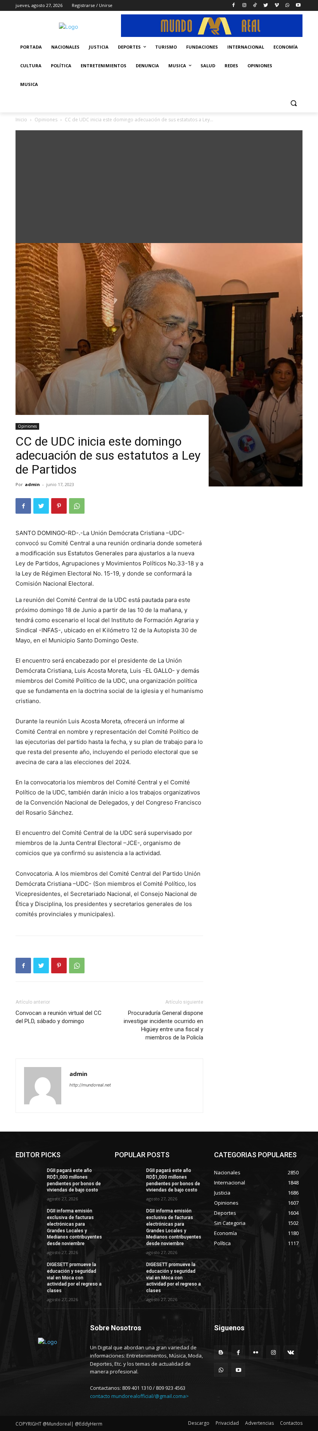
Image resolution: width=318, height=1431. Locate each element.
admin (32, 484)
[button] (293, 103)
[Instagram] (244, 5)
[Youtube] (298, 5)
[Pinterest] (59, 506)
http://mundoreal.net (90, 1085)
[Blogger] (221, 1352)
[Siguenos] (258, 1339)
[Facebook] (233, 5)
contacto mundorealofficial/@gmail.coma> (139, 1396)
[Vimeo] (276, 5)
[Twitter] (265, 5)
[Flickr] (256, 1352)
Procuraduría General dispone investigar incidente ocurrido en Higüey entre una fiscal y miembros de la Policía (163, 1025)
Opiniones (27, 426)
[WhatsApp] (287, 5)
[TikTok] (255, 5)
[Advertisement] (159, 184)
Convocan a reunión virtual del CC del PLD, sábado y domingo (59, 1017)
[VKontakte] (290, 1352)
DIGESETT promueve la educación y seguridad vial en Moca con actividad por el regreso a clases (74, 1277)
